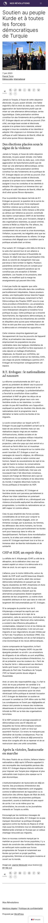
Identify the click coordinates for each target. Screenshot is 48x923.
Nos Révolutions (20, 3)
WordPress (19, 914)
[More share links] (15, 94)
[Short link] (15, 90)
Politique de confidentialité (31, 908)
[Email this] (20, 90)
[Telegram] (29, 90)
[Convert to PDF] (10, 90)
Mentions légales (9, 908)
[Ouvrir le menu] (40, 3)
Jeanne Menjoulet (19, 865)
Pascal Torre (7, 76)
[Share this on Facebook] (34, 90)
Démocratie (7, 79)
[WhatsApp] (24, 90)
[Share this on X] (10, 94)
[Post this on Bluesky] (38, 90)
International (19, 79)
